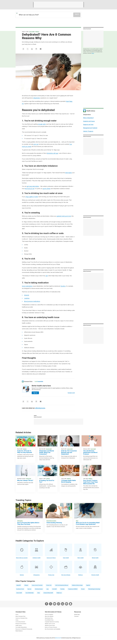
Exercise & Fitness (51, 557)
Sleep (77, 520)
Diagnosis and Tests (88, 124)
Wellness (37, 31)
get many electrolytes (33, 186)
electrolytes (68, 172)
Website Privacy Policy (50, 625)
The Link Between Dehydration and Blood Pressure (90, 452)
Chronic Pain (48, 585)
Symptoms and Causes (89, 121)
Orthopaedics (20, 520)
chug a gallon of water (31, 196)
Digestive (88, 585)
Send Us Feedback (49, 614)
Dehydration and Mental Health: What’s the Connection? (46, 452)
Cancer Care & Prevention (37, 585)
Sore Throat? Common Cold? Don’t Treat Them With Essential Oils (90, 482)
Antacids (26, 295)
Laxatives (26, 298)
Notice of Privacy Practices (51, 627)
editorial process (40, 408)
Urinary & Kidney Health (48, 592)
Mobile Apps (77, 614)
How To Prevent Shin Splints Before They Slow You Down (28, 523)
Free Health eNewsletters (21, 627)
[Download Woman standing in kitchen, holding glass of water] (47, 440)
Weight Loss (59, 592)
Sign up (35, 393)
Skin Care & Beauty (65, 575)
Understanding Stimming (54, 522)
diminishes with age (52, 153)
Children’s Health (36, 557)
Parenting (62, 588)
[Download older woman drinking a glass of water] (69, 440)
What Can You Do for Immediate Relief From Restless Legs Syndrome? (88, 523)
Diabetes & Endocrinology (77, 585)
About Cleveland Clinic (20, 616)
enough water (42, 124)
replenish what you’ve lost (63, 216)
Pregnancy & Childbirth (72, 588)
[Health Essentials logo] (39, 381)
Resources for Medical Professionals (24, 629)
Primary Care (28, 478)
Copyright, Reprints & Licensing (52, 621)
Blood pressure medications (32, 301)
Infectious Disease (39, 588)
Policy (93, 53)
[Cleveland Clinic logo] (27, 381)
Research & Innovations (21, 623)
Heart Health (93, 448)
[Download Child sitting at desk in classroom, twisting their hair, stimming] (58, 510)
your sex (36, 144)
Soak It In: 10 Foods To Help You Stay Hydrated (24, 451)
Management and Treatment (90, 128)
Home (17, 614)
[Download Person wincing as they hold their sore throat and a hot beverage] (91, 470)
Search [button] (77, 14)
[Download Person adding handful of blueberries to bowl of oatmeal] (69, 470)
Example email (71, 392)
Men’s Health (80, 557)
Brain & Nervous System (51, 520)
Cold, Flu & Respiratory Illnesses (61, 585)
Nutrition (25, 448)
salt (47, 276)
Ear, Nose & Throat (20, 588)
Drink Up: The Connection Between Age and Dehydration (69, 452)
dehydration (36, 98)
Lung (47, 588)
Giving (17, 620)
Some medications (27, 286)
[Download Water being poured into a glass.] (25, 470)
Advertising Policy (49, 618)
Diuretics (63, 286)
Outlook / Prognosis (88, 131)
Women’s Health (95, 575)
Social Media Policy (49, 620)
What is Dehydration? (88, 117)
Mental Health (49, 448)
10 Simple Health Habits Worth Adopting (68, 481)
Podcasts (76, 616)
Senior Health (70, 448)
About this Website (49, 616)
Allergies (26, 585)
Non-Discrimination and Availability (52, 629)
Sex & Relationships (30, 592)
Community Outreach (20, 621)
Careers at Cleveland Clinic (21, 618)
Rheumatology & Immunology (94, 588)
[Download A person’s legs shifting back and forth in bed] (87, 510)
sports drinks (46, 188)
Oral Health (54, 588)
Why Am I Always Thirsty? (25, 480)
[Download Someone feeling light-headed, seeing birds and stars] (91, 440)
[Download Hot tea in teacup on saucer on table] (47, 470)
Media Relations (19, 631)
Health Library (19, 625)
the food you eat (29, 188)
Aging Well (18, 585)
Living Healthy (32, 31)
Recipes (83, 588)
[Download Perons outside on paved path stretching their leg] (29, 510)
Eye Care (29, 588)
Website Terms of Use (50, 623)
